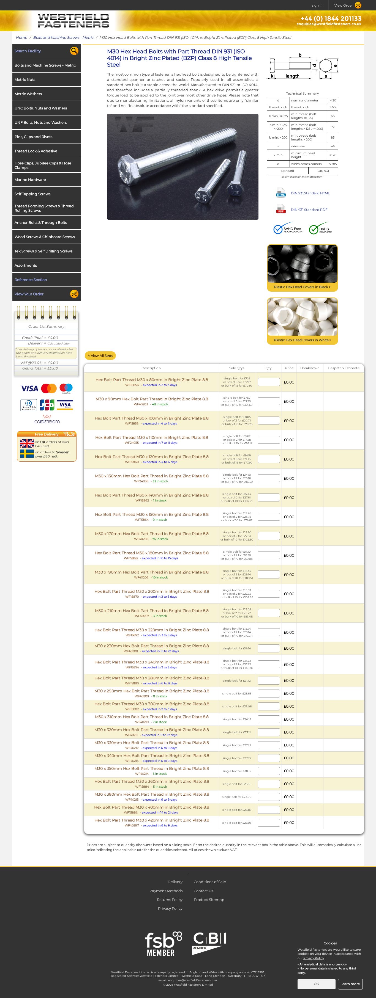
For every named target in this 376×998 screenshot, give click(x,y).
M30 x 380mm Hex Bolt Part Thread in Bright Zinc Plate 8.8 (151, 796)
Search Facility (28, 51)
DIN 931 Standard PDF (309, 210)
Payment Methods (165, 891)
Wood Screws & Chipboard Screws (45, 237)
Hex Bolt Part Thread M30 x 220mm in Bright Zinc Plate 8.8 (151, 632)
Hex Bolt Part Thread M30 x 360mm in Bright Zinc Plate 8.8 (151, 784)
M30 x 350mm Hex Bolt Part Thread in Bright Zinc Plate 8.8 (151, 771)
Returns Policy (169, 899)
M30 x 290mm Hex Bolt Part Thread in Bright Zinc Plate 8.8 (151, 693)
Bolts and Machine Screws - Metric (63, 37)
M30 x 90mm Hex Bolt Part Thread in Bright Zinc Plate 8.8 (152, 401)
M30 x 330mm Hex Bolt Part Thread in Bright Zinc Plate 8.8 (151, 745)
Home (21, 37)
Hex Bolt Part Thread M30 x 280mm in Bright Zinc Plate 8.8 (151, 680)
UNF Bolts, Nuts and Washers (41, 122)
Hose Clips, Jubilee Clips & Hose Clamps (43, 165)
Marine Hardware (30, 179)
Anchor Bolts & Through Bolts (41, 222)
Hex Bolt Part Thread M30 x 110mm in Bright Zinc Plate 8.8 (151, 440)
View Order (343, 5)
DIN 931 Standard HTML (310, 193)
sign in (317, 5)
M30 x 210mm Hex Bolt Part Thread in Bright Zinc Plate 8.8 (152, 613)
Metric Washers (28, 94)
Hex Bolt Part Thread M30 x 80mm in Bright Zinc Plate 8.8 (152, 382)
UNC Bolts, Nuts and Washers (41, 108)
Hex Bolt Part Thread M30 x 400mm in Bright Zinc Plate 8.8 (151, 809)
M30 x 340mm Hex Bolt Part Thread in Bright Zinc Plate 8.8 (151, 758)
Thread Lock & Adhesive (36, 151)
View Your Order (29, 294)
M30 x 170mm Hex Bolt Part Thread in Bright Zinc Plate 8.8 (152, 536)
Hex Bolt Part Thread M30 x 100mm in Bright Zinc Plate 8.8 (152, 420)
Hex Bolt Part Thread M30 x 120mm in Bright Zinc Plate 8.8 (152, 459)
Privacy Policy (170, 908)
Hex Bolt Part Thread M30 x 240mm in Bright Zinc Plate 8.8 (151, 664)
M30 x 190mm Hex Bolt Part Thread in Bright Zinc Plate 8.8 (152, 574)
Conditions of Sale (210, 882)
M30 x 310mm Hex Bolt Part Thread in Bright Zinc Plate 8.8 (152, 719)
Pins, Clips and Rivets (33, 136)
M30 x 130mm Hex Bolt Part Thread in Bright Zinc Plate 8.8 (152, 478)
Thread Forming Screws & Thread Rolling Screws (44, 208)
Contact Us (203, 891)
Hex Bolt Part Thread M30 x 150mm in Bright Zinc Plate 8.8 (152, 517)
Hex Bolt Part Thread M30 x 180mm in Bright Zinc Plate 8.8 (152, 555)
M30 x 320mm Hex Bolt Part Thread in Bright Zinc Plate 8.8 (151, 732)
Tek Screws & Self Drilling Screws (43, 251)
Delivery (175, 882)
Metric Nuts (25, 79)
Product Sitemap (209, 899)
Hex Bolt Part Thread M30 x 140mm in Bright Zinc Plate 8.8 (152, 497)
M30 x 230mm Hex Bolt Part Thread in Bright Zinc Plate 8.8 (151, 648)
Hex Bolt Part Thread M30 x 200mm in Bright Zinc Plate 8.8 (151, 594)
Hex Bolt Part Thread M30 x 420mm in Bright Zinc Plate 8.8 (151, 822)
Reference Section (31, 279)
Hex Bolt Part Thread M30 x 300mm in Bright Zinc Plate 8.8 (151, 706)
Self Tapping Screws (32, 194)
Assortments (26, 265)
